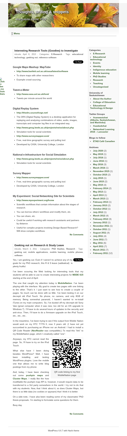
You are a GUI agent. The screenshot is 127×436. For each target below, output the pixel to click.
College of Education (104, 102)
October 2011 (100, 229)
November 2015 (101, 171)
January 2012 (100, 222)
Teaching (98, 83)
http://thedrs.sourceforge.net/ (32, 112)
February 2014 (100, 188)
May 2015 (98, 185)
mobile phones (75, 252)
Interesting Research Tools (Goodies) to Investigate (46, 50)
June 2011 (98, 239)
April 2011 (98, 246)
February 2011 (100, 253)
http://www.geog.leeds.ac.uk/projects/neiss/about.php (45, 127)
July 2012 (98, 212)
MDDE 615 (77, 274)
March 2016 (99, 168)
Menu (17, 33)
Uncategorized (100, 87)
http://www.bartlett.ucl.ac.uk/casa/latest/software (42, 71)
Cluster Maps (20, 378)
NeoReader (38, 330)
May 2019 (98, 154)
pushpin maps (34, 375)
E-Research (56, 54)
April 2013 (98, 195)
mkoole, (25, 54)
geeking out (32, 57)
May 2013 (98, 191)
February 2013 (100, 202)
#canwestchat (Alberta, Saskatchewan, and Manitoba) (103, 120)
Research (70, 249)
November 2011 (101, 226)
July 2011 (98, 236)
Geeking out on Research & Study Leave (39, 245)
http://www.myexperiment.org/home (35, 200)
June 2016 (98, 161)
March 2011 (99, 249)
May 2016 (98, 164)
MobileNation (65, 283)
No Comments (76, 234)
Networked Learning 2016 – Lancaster (102, 130)
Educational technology (98, 58)
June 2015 (98, 181)
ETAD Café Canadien (104, 141)
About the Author (102, 98)
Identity (97, 66)
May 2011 (98, 243)
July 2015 (98, 178)
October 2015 (100, 174)
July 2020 (98, 150)
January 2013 (100, 205)
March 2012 (99, 215)
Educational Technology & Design (101, 106)
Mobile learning (101, 73)
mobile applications (38, 252)
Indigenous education (104, 69)
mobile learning (58, 252)
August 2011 (99, 232)
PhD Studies (58, 249)
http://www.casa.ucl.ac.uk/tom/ (33, 94)
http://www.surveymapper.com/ (33, 136)
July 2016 (98, 157)
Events (96, 63)
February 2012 (100, 219)
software (18, 255)
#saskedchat (100, 126)
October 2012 (100, 209)
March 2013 (99, 198)
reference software (47, 57)
